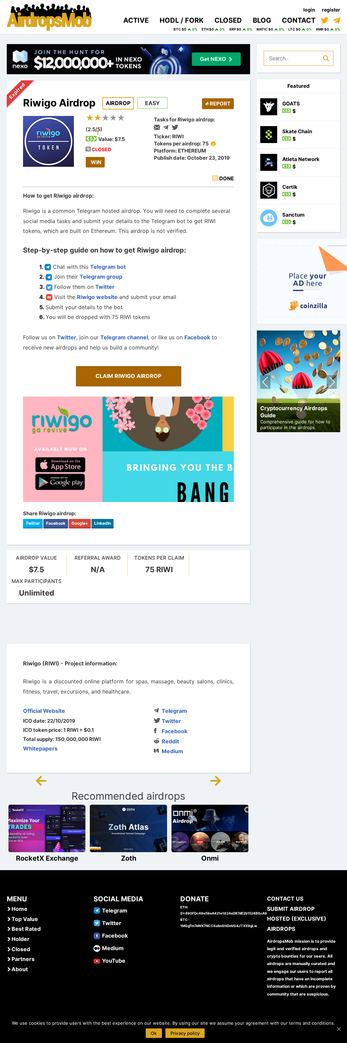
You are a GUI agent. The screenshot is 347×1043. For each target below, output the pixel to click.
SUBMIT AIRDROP (290, 908)
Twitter (105, 286)
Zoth (128, 858)
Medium (172, 751)
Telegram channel (124, 337)
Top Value (25, 919)
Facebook (197, 337)
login (309, 10)
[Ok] (338, 1028)
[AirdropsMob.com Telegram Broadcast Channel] (336, 20)
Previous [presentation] (265, 383)
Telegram (174, 710)
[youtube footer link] (97, 960)
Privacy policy (185, 1033)
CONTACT (298, 20)
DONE (226, 178)
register (331, 10)
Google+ (80, 523)
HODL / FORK (182, 20)
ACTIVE (136, 20)
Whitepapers (40, 748)
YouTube (113, 960)
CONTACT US (285, 898)
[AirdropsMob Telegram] (97, 910)
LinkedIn (102, 523)
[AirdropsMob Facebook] (97, 935)
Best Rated (26, 928)
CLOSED (228, 20)
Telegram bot (108, 266)
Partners (23, 959)
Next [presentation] (332, 383)
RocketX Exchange (47, 858)
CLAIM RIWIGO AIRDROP (128, 376)
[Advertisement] (130, 623)
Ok (154, 1033)
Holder (20, 939)
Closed (21, 949)
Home (19, 908)
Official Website (44, 710)
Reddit (170, 741)
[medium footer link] (97, 948)
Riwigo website (97, 297)
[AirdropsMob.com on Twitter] (324, 20)
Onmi (210, 858)
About (20, 969)
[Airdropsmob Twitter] (97, 923)
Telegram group (101, 276)
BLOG (262, 20)
